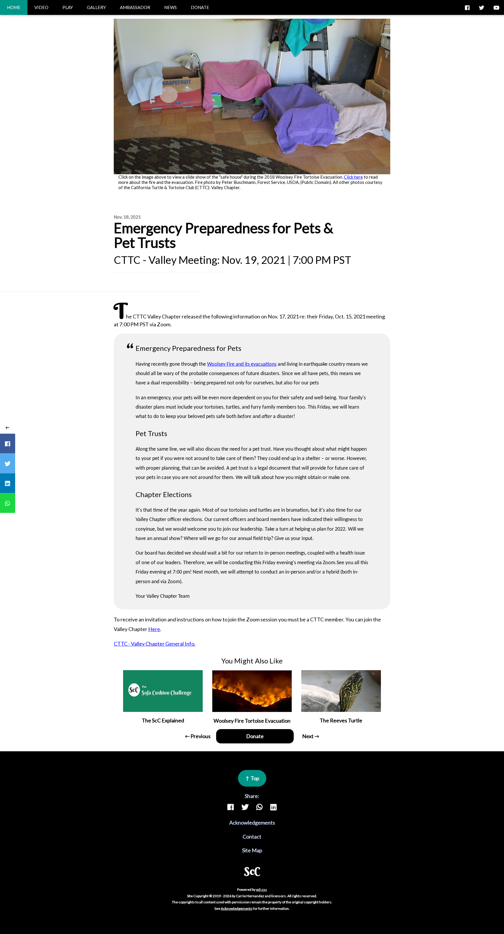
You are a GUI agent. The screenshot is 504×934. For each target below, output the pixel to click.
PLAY (67, 7)
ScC (252, 871)
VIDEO (41, 7)
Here (154, 629)
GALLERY (96, 7)
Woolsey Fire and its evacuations (241, 364)
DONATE (200, 7)
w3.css (261, 889)
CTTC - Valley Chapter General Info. (154, 643)
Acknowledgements (252, 822)
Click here (353, 177)
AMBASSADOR (135, 7)
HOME (13, 7)
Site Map (252, 850)
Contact (252, 836)
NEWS (170, 7)
